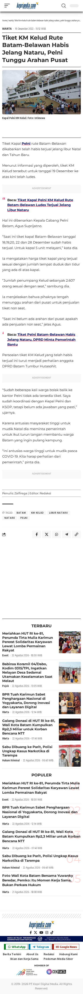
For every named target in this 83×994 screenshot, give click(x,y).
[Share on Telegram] (66, 534)
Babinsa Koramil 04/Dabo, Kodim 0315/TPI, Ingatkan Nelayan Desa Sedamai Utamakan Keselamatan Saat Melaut (27, 672)
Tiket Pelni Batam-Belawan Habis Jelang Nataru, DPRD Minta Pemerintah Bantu (41, 339)
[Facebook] (31, 933)
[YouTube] (41, 933)
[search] (63, 5)
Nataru (9, 517)
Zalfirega (20, 493)
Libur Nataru (58, 512)
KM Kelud (37, 512)
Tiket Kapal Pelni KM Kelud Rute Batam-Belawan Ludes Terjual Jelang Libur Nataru (40, 205)
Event (5, 655)
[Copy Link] (76, 534)
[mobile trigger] (8, 5)
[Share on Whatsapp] (56, 534)
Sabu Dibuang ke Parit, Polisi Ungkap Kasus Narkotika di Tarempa (27, 751)
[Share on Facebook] (36, 534)
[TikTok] (51, 933)
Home (4, 20)
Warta (10, 20)
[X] (35, 933)
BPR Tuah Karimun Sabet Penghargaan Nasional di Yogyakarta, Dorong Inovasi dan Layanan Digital (26, 700)
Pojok (5, 686)
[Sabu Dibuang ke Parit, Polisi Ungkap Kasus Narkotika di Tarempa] (70, 756)
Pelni (26, 143)
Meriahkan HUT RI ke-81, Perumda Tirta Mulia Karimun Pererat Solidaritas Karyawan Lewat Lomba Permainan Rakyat (27, 641)
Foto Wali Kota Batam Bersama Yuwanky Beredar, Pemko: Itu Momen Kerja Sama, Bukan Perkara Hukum (37, 880)
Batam (21, 512)
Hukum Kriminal (11, 760)
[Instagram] (46, 933)
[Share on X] (46, 534)
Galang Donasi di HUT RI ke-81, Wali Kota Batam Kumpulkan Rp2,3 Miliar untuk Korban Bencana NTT (28, 727)
